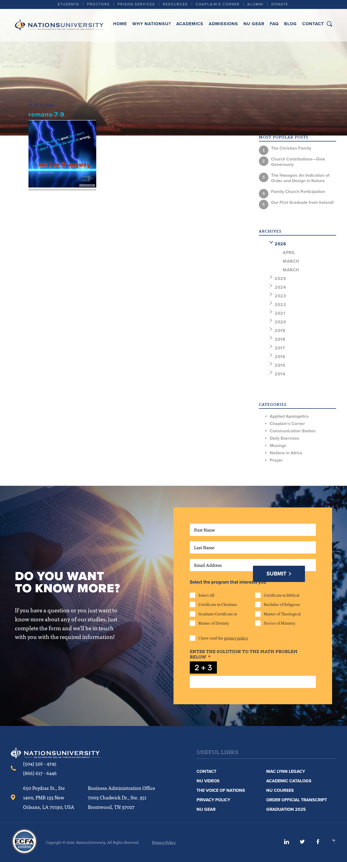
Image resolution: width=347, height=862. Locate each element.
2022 (280, 304)
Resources (175, 4)
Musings (278, 445)
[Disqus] (132, 271)
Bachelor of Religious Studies (282, 604)
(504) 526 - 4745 (39, 763)
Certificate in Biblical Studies (281, 595)
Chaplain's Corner (287, 423)
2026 (280, 244)
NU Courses (280, 790)
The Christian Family (291, 148)
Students (68, 4)
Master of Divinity (213, 623)
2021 (280, 313)
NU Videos (208, 781)
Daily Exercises (284, 438)
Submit (276, 574)
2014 (280, 374)
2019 (280, 330)
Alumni (255, 4)
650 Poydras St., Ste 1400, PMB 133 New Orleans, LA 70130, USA (48, 797)
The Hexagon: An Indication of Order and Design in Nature (300, 178)
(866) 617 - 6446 (40, 773)
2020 (280, 322)
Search (329, 24)
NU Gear (253, 24)
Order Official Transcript (296, 800)
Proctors (98, 4)
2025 (280, 278)
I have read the (223, 638)
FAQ (274, 24)
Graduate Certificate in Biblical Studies (217, 613)
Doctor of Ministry (279, 623)
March (291, 261)
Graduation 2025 (286, 809)
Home (120, 24)
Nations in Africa (286, 453)
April (289, 252)
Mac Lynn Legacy (285, 771)
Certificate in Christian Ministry (217, 604)
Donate (279, 4)
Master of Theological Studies (282, 613)
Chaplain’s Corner (218, 4)
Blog (290, 24)
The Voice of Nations (221, 790)
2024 (280, 287)
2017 (280, 348)
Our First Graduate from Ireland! (302, 202)
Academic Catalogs (288, 781)
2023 (280, 296)
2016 (280, 356)
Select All (206, 595)
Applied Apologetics (289, 416)
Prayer (276, 460)
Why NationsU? (151, 24)
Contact (313, 24)
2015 (280, 365)
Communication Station (293, 431)
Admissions (223, 24)
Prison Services (136, 4)
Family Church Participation (298, 191)
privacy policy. (236, 638)
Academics (189, 24)
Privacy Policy (213, 800)
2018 (280, 339)
